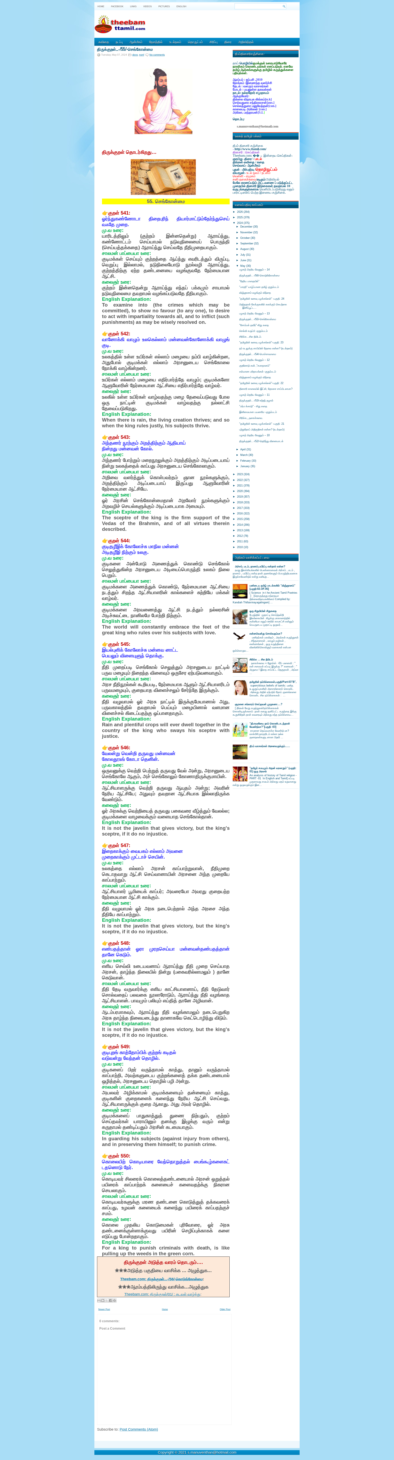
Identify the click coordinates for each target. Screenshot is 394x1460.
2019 (240, 496)
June (243, 260)
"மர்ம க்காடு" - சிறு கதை (253, 406)
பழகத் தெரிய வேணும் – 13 (254, 313)
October (245, 237)
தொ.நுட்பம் (195, 41)
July (243, 254)
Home (100, 6)
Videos (147, 6)
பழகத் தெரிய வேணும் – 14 (254, 269)
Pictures (164, 6)
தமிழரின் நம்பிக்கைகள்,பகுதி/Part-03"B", (273, 681)
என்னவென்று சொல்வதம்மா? (266, 633)
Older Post (225, 1309)
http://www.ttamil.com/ (250, 149)
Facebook (117, 6)
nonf (141, 54)
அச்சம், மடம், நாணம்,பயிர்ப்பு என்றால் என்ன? (260, 566)
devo (135, 54)
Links (133, 6)
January (245, 466)
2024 (240, 222)
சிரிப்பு (214, 41)
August (245, 249)
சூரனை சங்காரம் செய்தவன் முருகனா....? (258, 704)
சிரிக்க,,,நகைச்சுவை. (251, 418)
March (244, 454)
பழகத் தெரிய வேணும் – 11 (254, 394)
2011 (240, 541)
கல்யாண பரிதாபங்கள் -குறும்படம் (257, 371)
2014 (240, 524)
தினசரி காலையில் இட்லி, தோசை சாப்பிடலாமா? (265, 388)
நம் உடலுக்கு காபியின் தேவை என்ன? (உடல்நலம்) (265, 348)
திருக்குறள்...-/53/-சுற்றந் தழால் (256, 400)
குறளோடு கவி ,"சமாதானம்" (254, 365)
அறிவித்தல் (246, 41)
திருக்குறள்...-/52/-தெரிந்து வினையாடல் (261, 441)
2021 (240, 485)
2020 (240, 491)
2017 (240, 507)
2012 (240, 535)
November (246, 232)
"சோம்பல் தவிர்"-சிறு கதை (254, 325)
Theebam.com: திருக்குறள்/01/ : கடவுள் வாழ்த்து (162, 1294)
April (243, 449)
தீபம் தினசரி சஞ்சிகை (248, 145)
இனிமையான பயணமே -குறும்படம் (258, 412)
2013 (240, 530)
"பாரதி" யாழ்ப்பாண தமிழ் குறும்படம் (259, 287)
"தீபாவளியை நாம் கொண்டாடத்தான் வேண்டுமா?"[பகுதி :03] (270, 725)
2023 (240, 474)
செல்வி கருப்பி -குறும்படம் (253, 330)
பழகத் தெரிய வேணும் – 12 (254, 359)
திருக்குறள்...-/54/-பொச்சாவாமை (257, 354)
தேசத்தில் (156, 41)
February (246, 460)
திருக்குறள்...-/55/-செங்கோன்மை (125, 49)
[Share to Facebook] (111, 1300)
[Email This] (99, 1300)
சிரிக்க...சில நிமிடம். (250, 336)
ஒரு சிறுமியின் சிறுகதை (263, 611)
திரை (227, 41)
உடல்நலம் (175, 41)
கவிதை (103, 41)
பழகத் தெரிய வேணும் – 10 (254, 435)
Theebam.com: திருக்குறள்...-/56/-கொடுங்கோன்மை (161, 1279)
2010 (240, 547)
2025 (240, 217)
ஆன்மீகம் (135, 41)
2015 (240, 519)
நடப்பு (119, 41)
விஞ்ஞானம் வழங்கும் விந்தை (255, 292)
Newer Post (104, 1309)
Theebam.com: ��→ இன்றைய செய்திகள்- (263, 155)
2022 (240, 480)
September (247, 243)
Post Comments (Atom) (139, 1429)
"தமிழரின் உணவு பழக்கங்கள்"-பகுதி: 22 (261, 383)
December (246, 226)
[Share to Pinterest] (114, 1300)
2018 (240, 502)
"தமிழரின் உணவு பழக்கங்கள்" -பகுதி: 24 (261, 298)
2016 (240, 513)
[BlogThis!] (103, 1300)
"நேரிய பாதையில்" (249, 281)
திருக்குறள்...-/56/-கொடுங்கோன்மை (259, 275)
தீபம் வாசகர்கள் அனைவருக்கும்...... (270, 746)
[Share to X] (107, 1300)
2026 (240, 211)
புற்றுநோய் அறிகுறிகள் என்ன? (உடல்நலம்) (261, 429)
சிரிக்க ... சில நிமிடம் (261, 659)
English (181, 6)
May (243, 265)
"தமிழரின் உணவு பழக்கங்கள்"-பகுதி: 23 (261, 342)
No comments (157, 54)
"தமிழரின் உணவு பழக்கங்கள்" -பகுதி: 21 (261, 423)
